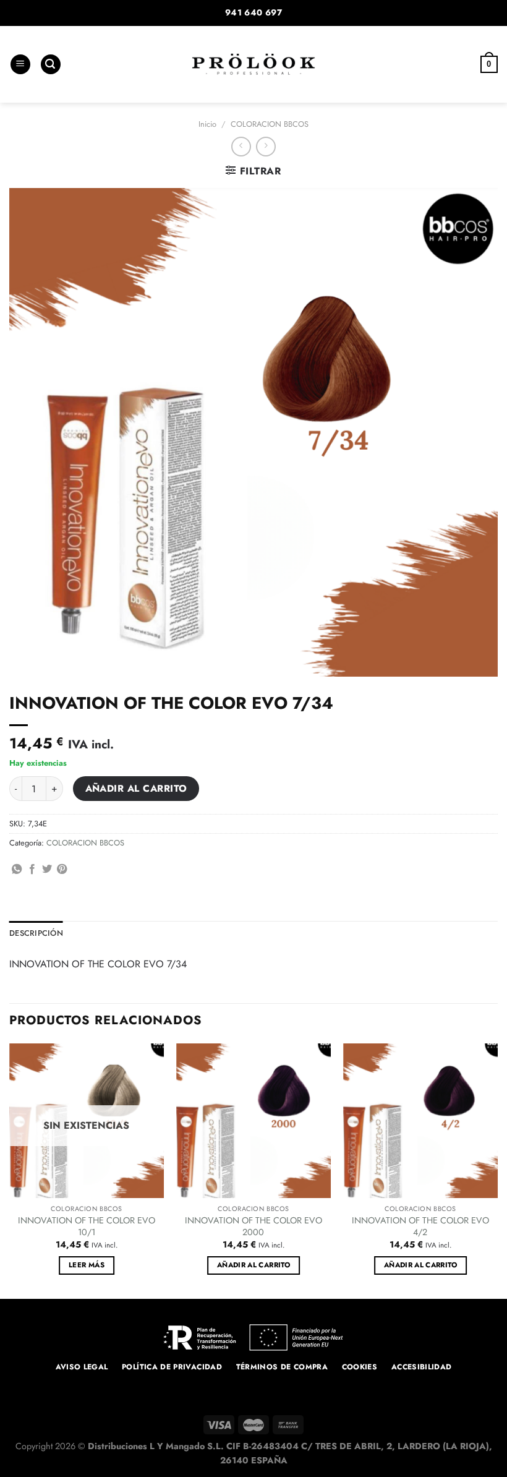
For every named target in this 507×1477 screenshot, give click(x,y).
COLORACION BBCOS (270, 124)
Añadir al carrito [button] (253, 1265)
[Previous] (10, 1170)
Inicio (207, 124)
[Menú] (20, 64)
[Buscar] (51, 64)
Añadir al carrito (136, 788)
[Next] (497, 1170)
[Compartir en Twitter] (47, 869)
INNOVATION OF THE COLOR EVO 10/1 (86, 1226)
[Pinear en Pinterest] (62, 869)
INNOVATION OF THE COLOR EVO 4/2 (420, 1226)
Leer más (86, 1265)
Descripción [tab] (36, 933)
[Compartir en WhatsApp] (17, 869)
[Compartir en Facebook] (32, 869)
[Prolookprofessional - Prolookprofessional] (253, 64)
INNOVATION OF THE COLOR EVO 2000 (253, 1226)
